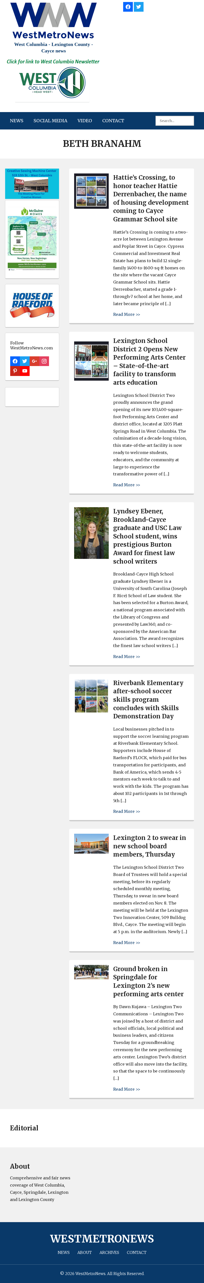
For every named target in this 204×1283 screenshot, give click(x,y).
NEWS (16, 121)
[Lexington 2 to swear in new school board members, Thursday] (91, 852)
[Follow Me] (139, 6)
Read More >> (126, 314)
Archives (109, 1252)
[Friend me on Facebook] (128, 6)
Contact (113, 121)
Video (85, 121)
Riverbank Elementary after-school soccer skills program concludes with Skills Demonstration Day (148, 699)
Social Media (50, 121)
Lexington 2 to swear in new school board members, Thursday (149, 846)
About (84, 1252)
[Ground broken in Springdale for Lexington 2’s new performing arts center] (91, 978)
